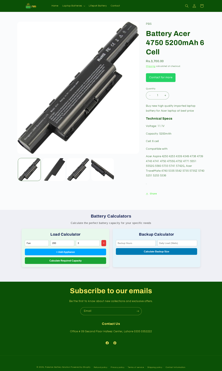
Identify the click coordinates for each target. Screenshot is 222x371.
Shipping (150, 66)
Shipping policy (154, 367)
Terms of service (136, 367)
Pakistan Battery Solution (57, 367)
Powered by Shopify (80, 367)
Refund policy (100, 367)
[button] (73, 5)
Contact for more (160, 77)
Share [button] (153, 193)
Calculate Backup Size (156, 251)
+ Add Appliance (65, 252)
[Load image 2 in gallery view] (53, 169)
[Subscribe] (138, 311)
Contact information (175, 367)
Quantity (150, 89)
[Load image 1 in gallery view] (29, 169)
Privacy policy (117, 367)
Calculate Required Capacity (65, 260)
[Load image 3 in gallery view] (78, 169)
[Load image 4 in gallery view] (102, 169)
